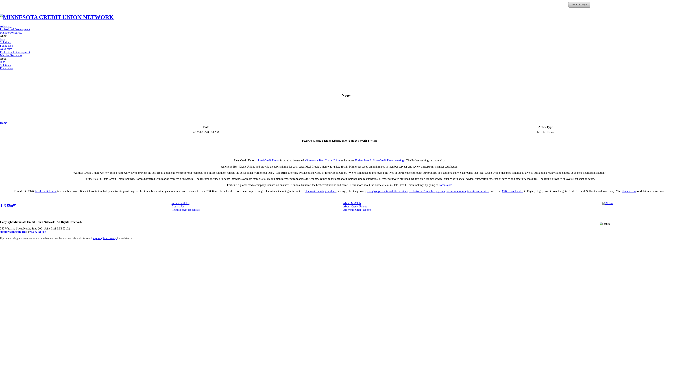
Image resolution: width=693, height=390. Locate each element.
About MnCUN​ (352, 203)
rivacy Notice (38, 231)
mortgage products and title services (387, 191)
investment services (478, 191)
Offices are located (512, 191)
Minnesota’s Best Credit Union (322, 160)
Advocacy (6, 26)
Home (3, 122)
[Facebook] (1, 205)
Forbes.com (445, 185)
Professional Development (15, 29)
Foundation (6, 45)
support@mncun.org (13, 231)
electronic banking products (320, 191)
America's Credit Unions (357, 209)
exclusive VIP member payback (427, 191)
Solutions (5, 42)
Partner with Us (180, 203)
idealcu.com (629, 191)
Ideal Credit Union (268, 160)
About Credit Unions (355, 206)
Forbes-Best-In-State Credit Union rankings (380, 160)
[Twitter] (4, 205)
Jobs (2, 39)
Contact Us (178, 206)
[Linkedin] (11, 205)
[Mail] (14, 205)
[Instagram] (8, 205)
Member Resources (11, 32)
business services (456, 191)
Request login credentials (186, 209)
